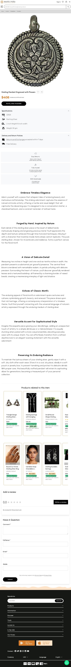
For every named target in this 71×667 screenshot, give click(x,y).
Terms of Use (38, 575)
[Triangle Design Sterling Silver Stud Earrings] (13, 412)
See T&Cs (39, 160)
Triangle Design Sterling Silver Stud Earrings (11, 417)
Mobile (5, 564)
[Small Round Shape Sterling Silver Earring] (52, 412)
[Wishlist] (63, 2)
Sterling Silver (12, 11)
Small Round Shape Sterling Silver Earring (50, 417)
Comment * (7, 524)
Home (2, 11)
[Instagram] (23, 651)
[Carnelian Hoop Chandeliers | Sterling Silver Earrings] (32, 464)
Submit (10, 579)
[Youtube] (28, 651)
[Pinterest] (20, 651)
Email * (5, 552)
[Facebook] (15, 651)
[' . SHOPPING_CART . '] (66, 2)
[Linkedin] (25, 651)
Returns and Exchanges (15, 139)
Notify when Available (13, 103)
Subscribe (58, 600)
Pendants (19, 11)
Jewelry (7, 11)
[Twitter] (18, 651)
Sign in (59, 2)
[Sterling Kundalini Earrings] (52, 464)
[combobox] (35, 7)
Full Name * (6, 540)
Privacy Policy (47, 575)
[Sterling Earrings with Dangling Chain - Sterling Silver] (32, 412)
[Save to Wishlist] (38, 92)
